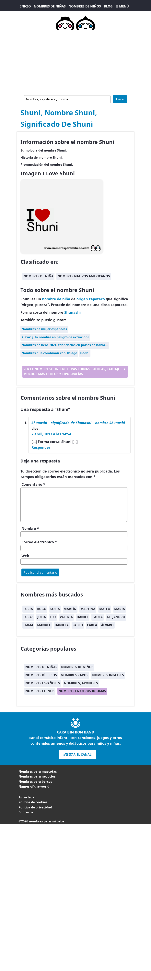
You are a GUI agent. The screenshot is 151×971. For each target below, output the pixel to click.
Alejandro (116, 617)
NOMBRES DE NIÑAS (50, 6)
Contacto (25, 812)
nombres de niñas (41, 667)
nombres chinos (39, 691)
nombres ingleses (108, 675)
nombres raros (74, 675)
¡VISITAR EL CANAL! (77, 754)
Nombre (30, 528)
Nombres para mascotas (37, 771)
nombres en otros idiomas (82, 691)
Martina (87, 609)
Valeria (66, 617)
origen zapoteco (90, 299)
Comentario (33, 484)
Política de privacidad (35, 807)
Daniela (62, 625)
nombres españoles (42, 683)
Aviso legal (26, 797)
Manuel (44, 625)
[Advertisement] (75, 61)
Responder (40, 447)
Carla (92, 625)
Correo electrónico (39, 542)
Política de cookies (32, 802)
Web (25, 555)
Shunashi (72, 312)
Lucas (28, 617)
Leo (53, 617)
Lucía (28, 609)
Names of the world (33, 786)
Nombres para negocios (37, 776)
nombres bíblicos (41, 675)
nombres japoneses (81, 683)
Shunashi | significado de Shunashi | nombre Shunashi (78, 422)
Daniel (82, 617)
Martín (70, 609)
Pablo (78, 625)
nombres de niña (38, 276)
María (119, 609)
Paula (97, 617)
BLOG (108, 6)
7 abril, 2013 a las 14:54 (51, 434)
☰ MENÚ (122, 6)
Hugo (41, 609)
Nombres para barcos (35, 781)
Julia (41, 617)
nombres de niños (77, 667)
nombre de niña (56, 299)
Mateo (104, 609)
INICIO (25, 6)
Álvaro (107, 625)
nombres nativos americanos (83, 276)
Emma (28, 625)
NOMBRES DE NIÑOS (85, 6)
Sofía (55, 609)
